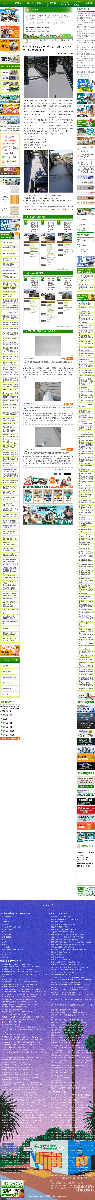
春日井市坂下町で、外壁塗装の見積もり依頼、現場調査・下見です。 (86, 61)
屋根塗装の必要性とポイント (59, 957)
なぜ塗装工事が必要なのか (10, 248)
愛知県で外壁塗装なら (10, 677)
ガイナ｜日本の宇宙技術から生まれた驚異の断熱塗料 (66, 1127)
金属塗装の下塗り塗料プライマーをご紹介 (86, 428)
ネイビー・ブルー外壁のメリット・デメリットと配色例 (18, 1150)
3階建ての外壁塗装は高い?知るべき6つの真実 (86, 377)
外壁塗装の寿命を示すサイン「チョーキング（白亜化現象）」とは (21, 1044)
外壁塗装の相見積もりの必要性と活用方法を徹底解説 (17, 1067)
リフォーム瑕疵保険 (8, 929)
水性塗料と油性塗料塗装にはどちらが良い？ (85, 507)
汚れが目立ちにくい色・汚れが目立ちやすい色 (87, 156)
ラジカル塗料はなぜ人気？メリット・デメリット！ (86, 682)
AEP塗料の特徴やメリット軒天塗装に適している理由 (86, 687)
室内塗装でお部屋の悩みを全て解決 (61, 974)
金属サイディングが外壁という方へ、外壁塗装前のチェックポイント (71, 1188)
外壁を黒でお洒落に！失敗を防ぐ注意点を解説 (86, 631)
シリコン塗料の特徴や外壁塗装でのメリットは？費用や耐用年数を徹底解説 (73, 1135)
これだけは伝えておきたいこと (11, 927)
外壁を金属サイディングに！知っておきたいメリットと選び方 (69, 989)
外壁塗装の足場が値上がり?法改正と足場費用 (86, 462)
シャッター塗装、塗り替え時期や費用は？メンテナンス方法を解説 (70, 1057)
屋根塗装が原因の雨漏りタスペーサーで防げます (10, 481)
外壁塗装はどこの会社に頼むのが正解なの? (15, 1079)
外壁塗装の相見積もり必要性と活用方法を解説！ (86, 332)
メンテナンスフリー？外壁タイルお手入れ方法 (86, 512)
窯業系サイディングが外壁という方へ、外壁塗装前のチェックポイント (71, 1185)
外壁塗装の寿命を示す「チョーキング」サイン (10, 363)
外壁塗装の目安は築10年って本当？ (8, 265)
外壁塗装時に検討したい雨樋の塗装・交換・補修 (10, 453)
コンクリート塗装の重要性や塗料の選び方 (10, 555)
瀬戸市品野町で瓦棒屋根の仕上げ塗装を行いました (86, 55)
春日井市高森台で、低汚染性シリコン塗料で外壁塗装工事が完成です (86, 22)
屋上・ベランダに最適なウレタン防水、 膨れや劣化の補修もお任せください (24, 1117)
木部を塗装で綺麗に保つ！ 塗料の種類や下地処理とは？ (18, 1127)
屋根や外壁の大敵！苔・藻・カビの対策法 (86, 552)
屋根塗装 (10, 78)
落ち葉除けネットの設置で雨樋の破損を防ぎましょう (66, 1040)
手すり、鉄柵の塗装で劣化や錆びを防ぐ (10, 532)
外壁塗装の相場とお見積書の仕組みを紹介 (86, 337)
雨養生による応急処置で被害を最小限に (86, 591)
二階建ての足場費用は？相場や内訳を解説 (85, 467)
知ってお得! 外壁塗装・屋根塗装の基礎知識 (15, 1007)
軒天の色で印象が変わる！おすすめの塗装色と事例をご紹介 (68, 1027)
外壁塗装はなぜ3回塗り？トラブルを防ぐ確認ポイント (18, 1064)
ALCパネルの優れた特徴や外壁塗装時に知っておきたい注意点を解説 (22, 1090)
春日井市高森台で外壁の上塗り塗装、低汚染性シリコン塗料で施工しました (86, 36)
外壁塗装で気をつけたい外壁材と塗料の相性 (10, 634)
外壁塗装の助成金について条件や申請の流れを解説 (66, 982)
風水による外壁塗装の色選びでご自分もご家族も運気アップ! (20, 984)
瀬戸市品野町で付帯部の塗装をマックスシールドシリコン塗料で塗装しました (86, 74)
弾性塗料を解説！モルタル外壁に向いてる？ (86, 659)
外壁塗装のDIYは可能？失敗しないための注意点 (86, 478)
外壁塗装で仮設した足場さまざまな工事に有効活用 (86, 456)
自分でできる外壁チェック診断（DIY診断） (15, 1014)
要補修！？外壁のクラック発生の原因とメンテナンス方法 (19, 1047)
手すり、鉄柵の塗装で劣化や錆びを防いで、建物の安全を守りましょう (71, 1050)
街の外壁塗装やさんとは (9, 917)
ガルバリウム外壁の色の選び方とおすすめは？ (15, 1034)
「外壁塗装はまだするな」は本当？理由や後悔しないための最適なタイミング (25, 991)
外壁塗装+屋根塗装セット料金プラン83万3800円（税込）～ (68, 934)
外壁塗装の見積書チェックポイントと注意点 (86, 343)
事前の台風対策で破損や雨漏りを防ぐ (85, 586)
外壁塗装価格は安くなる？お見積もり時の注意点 (10, 289)
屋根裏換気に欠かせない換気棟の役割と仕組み (10, 594)
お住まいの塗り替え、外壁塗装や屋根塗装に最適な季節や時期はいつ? (22, 1042)
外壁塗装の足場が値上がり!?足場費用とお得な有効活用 (67, 1085)
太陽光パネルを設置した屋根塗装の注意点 (86, 557)
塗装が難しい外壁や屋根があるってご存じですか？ (86, 484)
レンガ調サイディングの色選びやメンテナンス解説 (10, 374)
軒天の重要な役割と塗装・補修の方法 (9, 431)
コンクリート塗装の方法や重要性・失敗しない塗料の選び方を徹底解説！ (72, 1060)
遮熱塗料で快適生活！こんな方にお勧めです (64, 1115)
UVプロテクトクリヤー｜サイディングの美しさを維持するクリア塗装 (71, 1122)
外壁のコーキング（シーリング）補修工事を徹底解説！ (67, 987)
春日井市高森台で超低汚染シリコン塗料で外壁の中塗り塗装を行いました (86, 49)
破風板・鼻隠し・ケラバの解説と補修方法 (10, 425)
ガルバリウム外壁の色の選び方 (85, 405)
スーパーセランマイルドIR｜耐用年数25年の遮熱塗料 (66, 1102)
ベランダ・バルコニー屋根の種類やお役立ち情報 (10, 566)
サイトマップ (7, 694)
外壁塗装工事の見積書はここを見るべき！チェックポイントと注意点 (71, 942)
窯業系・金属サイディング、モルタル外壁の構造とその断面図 (20, 1095)
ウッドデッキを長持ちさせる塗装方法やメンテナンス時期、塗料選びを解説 (73, 1052)
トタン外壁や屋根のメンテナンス (9, 498)
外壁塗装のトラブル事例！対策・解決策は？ (86, 603)
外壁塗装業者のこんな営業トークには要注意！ (86, 473)
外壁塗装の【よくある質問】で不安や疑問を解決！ (17, 964)
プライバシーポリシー (10, 683)
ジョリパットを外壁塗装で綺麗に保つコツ (86, 529)
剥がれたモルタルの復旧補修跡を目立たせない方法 (10, 380)
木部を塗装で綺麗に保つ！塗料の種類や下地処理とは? (86, 563)
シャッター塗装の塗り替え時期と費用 (9, 549)
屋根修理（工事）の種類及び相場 (9, 295)
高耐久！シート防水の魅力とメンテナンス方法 (10, 589)
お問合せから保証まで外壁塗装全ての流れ (63, 924)
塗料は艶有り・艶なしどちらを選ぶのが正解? (86, 501)
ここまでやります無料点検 (58, 922)
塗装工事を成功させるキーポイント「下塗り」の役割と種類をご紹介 (71, 1175)
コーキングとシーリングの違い (10, 611)
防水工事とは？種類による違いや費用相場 (10, 572)
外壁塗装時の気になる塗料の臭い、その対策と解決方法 (18, 999)
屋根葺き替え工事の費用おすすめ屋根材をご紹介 (10, 301)
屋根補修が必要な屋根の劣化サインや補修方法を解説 (66, 1042)
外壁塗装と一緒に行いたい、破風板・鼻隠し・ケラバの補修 (68, 1022)
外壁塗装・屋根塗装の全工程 (59, 927)
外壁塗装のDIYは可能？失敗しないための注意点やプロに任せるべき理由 (23, 1017)
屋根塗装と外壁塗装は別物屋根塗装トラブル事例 (10, 402)
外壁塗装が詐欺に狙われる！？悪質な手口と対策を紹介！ (19, 1069)
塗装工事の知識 (7, 242)
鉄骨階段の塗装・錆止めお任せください (10, 526)
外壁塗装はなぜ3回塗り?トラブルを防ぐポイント (10, 414)
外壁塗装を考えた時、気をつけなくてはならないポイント (19, 1062)
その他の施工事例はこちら (64, 269)
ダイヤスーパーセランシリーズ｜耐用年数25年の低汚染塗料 (68, 1107)
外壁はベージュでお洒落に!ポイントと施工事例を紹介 (86, 642)
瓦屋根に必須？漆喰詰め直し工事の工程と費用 (64, 1010)
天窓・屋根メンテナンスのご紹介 (10, 442)
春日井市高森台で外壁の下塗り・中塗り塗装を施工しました (86, 67)
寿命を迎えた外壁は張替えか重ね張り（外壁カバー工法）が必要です (71, 967)
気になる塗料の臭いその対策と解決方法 (85, 371)
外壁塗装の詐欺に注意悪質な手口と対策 (86, 354)
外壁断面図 (6, 628)
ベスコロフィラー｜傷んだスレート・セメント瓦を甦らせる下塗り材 (71, 1105)
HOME (25, 40)
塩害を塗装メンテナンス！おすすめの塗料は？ (10, 600)
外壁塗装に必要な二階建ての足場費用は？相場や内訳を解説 (68, 1088)
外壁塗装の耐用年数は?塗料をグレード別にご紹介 (10, 318)
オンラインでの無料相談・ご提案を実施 (86, 304)
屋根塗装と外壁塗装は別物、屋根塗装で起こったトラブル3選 (20, 1074)
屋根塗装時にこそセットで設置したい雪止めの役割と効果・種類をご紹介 (72, 1037)
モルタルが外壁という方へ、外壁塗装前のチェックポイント (68, 1183)
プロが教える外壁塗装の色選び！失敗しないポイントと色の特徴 (21, 966)
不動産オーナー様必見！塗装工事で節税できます (86, 450)
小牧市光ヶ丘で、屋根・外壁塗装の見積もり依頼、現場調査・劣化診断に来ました (86, 16)
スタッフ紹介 (7, 671)
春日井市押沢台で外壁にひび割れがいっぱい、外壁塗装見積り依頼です (86, 29)
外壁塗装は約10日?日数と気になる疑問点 (86, 360)
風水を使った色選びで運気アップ (87, 149)
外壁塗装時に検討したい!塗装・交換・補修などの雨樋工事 (68, 1035)
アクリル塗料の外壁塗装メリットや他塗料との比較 (10, 334)
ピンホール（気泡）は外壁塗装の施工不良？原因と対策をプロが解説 (22, 1057)
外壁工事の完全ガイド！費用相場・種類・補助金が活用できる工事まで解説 (24, 994)
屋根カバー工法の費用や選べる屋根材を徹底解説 (10, 306)
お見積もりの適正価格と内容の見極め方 (86, 349)
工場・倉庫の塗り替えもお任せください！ (86, 276)
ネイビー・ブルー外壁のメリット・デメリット (86, 620)
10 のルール (5, 932)
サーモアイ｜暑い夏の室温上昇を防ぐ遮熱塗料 (64, 1100)
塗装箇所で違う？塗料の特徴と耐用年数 (86, 416)
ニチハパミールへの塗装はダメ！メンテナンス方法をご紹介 (19, 1130)
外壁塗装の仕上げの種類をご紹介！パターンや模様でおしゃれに (21, 1173)
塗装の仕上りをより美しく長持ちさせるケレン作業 (10, 391)
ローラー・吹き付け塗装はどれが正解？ (85, 535)
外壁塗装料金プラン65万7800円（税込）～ (63, 929)
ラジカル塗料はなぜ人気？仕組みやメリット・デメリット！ (19, 1170)
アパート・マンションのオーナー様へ (86, 282)
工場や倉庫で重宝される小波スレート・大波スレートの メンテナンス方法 (23, 1102)
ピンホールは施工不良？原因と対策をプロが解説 (10, 385)
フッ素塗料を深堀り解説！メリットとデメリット (86, 653)
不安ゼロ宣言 (6, 939)
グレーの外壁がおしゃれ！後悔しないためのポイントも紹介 (19, 1152)
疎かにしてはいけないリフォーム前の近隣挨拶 (86, 366)
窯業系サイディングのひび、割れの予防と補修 (86, 490)
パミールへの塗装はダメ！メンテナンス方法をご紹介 (86, 569)
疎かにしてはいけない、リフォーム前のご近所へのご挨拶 (19, 996)
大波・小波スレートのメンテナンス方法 (10, 639)
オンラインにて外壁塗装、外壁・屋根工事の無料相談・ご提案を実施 (71, 979)
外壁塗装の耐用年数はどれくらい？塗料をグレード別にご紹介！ (21, 1037)
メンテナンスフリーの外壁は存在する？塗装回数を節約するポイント (22, 1027)
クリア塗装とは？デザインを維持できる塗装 (10, 351)
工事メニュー (41, 3)
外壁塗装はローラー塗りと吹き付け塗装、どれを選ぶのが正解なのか (22, 1085)
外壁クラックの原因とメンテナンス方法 (10, 368)
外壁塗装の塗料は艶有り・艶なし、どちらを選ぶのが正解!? (68, 1163)
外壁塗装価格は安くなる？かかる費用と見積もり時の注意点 (68, 944)
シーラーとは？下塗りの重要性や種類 (86, 433)
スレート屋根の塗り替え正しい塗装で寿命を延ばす (10, 476)
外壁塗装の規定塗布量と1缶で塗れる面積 (86, 541)
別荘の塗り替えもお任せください (86, 288)
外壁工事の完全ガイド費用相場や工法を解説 (10, 284)
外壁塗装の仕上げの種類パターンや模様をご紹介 (86, 665)
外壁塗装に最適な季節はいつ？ (10, 329)
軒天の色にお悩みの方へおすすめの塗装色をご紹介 (10, 436)
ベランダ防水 (10, 89)
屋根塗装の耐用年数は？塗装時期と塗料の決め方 (86, 608)
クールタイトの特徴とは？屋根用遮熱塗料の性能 (86, 676)
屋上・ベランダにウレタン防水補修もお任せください (10, 583)
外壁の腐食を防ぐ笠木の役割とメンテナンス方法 (10, 447)
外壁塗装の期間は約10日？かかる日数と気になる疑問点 (18, 986)
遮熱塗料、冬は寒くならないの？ (60, 1155)
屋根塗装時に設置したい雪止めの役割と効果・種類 (10, 459)
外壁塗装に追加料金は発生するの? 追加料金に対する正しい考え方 (70, 984)
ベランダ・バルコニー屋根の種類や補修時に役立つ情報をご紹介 (21, 1110)
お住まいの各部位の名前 (10, 312)
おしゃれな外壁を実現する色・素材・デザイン (86, 614)
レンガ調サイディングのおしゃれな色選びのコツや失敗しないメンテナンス (24, 1049)
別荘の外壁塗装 (55, 1080)
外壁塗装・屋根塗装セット (10, 84)
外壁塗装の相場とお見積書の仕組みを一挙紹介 (64, 939)
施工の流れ (53, 3)
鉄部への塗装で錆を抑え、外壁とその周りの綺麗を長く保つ (68, 1045)
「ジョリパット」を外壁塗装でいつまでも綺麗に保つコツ (19, 1097)
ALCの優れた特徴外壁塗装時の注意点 (9, 617)
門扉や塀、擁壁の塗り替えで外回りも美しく (64, 972)
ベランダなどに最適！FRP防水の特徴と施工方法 (10, 577)
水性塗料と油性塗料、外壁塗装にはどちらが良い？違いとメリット (70, 1165)
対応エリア (5, 944)
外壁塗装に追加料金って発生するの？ (85, 326)
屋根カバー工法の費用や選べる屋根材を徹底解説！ (66, 964)
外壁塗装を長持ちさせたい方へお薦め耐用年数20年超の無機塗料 (70, 1168)
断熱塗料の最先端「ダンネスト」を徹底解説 (86, 580)
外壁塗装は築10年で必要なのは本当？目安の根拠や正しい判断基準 (21, 989)
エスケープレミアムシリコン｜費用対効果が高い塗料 (66, 1110)
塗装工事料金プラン (65, 3)
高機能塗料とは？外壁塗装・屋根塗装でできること (10, 397)
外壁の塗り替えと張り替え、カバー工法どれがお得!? (86, 383)
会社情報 (4, 942)
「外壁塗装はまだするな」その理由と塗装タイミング (10, 276)
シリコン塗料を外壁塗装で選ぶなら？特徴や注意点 (10, 346)
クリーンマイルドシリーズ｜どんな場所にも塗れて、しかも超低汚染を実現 (73, 1130)
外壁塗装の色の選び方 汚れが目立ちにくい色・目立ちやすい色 (20, 971)
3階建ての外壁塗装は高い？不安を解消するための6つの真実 (19, 1002)
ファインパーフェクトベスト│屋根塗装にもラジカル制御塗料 (69, 1097)
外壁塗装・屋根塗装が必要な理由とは (13, 1009)
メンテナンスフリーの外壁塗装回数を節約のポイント (86, 394)
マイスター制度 (6, 934)
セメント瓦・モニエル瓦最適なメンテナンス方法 (10, 515)
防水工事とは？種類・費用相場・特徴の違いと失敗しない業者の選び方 (23, 1112)
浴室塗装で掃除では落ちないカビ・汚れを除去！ (65, 1055)
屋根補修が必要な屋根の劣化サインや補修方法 (10, 470)
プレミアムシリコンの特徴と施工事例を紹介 (86, 670)
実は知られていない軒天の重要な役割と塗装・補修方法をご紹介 (69, 1025)
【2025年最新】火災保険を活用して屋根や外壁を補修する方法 (69, 949)
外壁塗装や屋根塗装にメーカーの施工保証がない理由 (86, 445)
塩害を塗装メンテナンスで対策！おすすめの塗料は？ (17, 1125)
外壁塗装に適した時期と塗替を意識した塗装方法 (10, 323)
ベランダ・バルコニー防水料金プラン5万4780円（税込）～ (68, 937)
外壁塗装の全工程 (8, 270)
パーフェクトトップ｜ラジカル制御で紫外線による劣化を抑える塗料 (71, 1095)
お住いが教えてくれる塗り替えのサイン (10, 259)
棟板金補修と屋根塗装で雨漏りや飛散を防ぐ (10, 560)
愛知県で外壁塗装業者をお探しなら (12, 949)
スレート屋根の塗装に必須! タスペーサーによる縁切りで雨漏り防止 (22, 1077)
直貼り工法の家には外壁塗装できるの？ (85, 495)
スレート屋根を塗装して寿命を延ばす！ (62, 1073)
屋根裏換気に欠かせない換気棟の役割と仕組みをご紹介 (18, 1122)
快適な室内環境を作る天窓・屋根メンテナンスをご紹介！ (67, 1030)
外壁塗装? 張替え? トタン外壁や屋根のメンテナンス (66, 992)
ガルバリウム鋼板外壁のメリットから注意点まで (86, 399)
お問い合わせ (7, 688)
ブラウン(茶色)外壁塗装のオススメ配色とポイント (86, 648)
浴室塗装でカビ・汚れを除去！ (9, 543)
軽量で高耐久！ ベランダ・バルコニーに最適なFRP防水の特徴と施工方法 (23, 1115)
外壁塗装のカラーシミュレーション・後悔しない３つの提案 (19, 981)
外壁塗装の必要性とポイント (59, 954)
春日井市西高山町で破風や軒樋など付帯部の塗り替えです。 (49, 453)
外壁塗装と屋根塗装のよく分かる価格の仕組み (64, 919)
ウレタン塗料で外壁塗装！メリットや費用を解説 (10, 340)
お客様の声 (30, 3)
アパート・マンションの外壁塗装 (60, 1078)
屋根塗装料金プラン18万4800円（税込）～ (63, 932)
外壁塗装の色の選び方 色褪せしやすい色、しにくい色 (18, 969)
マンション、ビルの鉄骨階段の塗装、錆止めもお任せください (69, 1047)
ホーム (6, 3)
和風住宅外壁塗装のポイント (85, 518)
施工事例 (18, 3)
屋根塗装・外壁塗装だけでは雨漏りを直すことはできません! (20, 1004)
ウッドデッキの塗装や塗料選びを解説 (10, 538)
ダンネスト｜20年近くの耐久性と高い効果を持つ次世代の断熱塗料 (70, 1125)
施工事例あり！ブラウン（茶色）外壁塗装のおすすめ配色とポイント (22, 1163)
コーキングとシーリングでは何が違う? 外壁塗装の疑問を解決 (20, 1087)
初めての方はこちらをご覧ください (61, 917)
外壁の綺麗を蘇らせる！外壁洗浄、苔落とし (85, 546)
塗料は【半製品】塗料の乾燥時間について (10, 605)
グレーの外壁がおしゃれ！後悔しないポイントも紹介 (86, 625)
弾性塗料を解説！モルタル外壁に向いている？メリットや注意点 (21, 1168)
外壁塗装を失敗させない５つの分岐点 (86, 320)
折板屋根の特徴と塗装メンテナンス (8, 504)
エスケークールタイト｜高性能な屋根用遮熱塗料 (65, 1112)
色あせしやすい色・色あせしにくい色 (87, 163)
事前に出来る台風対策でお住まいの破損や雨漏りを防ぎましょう (21, 1135)
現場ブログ (33, 40)
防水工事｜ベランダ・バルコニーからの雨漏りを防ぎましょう (69, 977)
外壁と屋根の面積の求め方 (10, 622)
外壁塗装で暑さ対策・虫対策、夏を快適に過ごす (65, 1083)
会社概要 (89, 3)
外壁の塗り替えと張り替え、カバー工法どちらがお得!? (18, 1019)
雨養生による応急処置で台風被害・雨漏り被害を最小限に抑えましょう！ (23, 1137)
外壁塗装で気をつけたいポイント (10, 408)
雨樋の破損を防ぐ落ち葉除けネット (8, 464)
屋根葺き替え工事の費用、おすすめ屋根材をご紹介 (66, 962)
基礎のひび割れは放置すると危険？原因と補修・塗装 (17, 1140)
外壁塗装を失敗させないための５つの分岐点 (15, 979)
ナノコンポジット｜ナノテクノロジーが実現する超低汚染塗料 (69, 1117)
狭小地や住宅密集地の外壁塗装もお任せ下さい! (10, 487)
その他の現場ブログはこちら (64, 469)
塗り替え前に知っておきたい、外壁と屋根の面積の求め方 (19, 1092)
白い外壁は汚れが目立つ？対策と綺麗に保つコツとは (86, 636)
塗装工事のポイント (9, 253)
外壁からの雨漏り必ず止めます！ (60, 952)
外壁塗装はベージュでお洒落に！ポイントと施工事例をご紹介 (20, 1160)
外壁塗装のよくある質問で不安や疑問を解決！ (86, 309)
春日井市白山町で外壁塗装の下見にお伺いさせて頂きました (86, 43)
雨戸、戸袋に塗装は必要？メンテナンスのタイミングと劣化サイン (70, 1062)
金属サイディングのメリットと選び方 (9, 493)
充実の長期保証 (6, 937)
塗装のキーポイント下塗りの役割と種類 (85, 422)
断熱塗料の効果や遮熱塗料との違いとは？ (85, 574)
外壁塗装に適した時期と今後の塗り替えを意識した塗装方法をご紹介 (22, 1039)
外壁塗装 (10, 72)
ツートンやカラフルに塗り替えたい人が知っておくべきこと (87, 170)
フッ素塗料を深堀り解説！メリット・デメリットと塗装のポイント (21, 1165)
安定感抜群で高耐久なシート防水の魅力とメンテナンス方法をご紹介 (22, 1120)
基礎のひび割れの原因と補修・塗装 (84, 597)
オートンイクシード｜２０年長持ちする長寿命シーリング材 (68, 1132)
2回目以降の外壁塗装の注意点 (84, 411)
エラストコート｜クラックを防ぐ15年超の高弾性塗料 (66, 1120)
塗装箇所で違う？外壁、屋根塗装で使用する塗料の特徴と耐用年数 (70, 1157)
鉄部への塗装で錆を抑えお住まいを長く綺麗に (10, 521)
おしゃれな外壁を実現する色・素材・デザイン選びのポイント (20, 1147)
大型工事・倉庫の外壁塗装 (58, 1075)
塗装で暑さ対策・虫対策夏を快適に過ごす (10, 357)
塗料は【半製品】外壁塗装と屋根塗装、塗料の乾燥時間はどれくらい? (22, 1082)
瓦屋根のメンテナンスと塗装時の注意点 (10, 510)
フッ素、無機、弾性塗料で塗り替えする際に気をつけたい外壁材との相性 (23, 1100)
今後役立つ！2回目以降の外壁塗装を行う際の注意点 (66, 969)
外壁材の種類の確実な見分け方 (84, 388)
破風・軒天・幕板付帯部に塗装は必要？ (10, 419)
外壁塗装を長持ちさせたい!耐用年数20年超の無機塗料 (86, 439)
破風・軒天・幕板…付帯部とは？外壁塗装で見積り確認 (67, 1020)
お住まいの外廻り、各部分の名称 (12, 1022)
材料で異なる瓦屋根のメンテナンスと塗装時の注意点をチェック (69, 1012)
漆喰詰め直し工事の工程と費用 (85, 524)
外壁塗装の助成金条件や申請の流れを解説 (86, 315)
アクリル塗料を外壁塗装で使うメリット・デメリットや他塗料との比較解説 (73, 1137)
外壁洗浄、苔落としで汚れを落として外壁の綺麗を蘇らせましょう (70, 1065)
